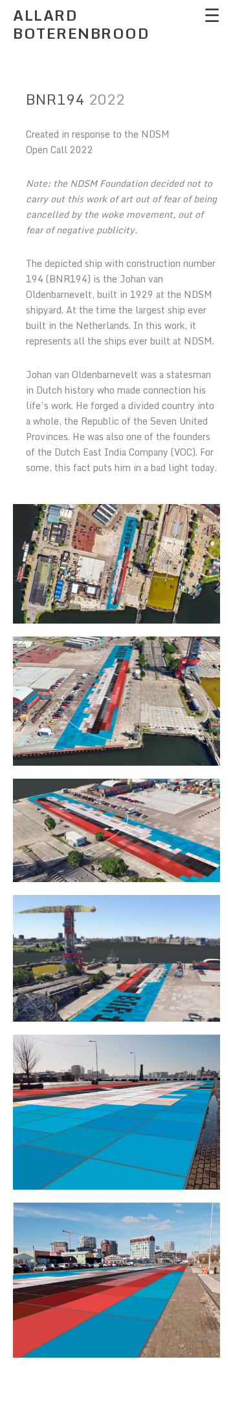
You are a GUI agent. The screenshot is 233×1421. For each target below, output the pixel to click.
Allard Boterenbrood (81, 24)
